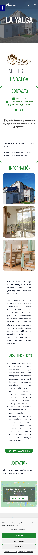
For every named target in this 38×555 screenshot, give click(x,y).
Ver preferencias (19, 547)
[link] (2, 8)
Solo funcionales (19, 541)
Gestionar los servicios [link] (18, 529)
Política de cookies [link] (10, 552)
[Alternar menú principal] (28, 5)
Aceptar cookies (19, 535)
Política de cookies (19, 494)
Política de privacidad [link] (25, 552)
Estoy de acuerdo (19, 498)
